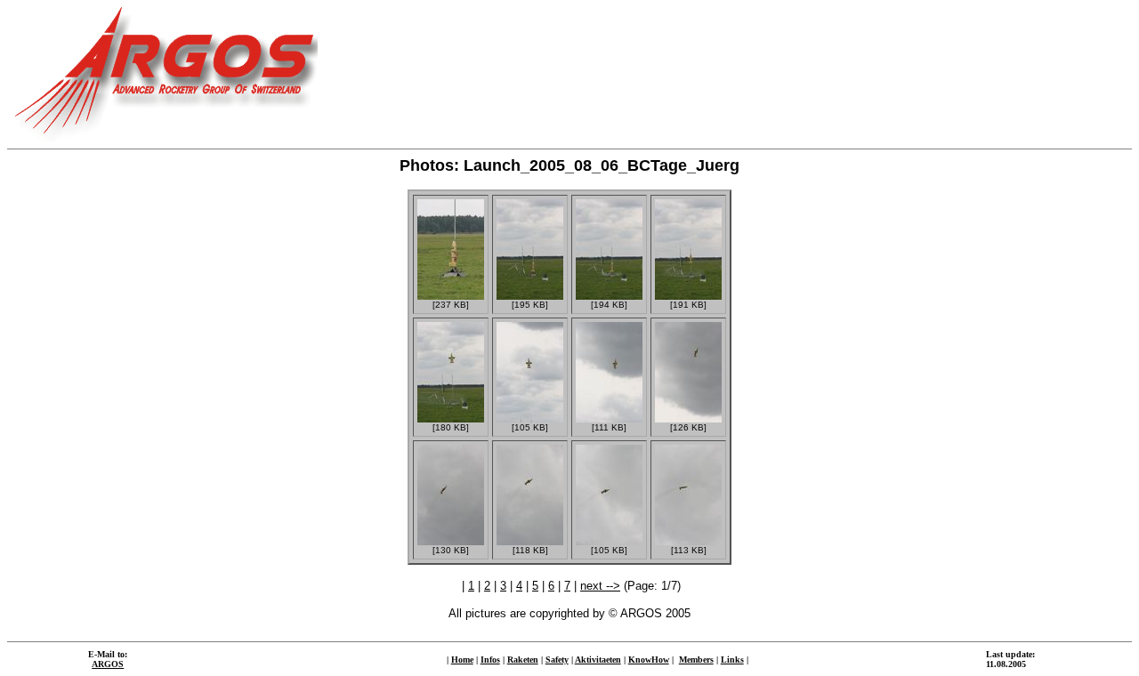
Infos (490, 659)
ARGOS (108, 664)
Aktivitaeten (598, 659)
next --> (600, 585)
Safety (557, 659)
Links (732, 659)
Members (696, 659)
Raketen (522, 659)
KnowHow (648, 659)
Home (462, 659)
